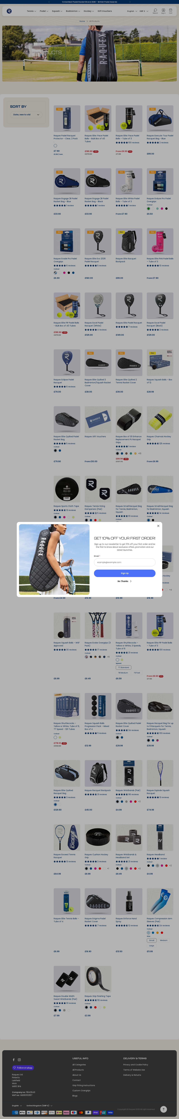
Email (96, 556)
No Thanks (123, 581)
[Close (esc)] (158, 526)
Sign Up (125, 573)
